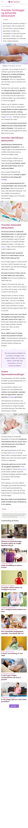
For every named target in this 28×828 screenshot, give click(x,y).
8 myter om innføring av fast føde (12, 654)
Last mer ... (14, 706)
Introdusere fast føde (7, 651)
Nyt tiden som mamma (7, 539)
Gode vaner (8, 6)
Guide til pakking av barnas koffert (11, 566)
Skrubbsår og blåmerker (8, 607)
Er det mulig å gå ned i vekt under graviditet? (13, 700)
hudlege (4, 179)
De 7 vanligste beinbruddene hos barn (13, 610)
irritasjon (11, 397)
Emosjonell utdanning (7, 585)
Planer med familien (7, 563)
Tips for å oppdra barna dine (9, 629)
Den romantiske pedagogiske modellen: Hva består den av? (12, 632)
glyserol (3, 246)
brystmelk (23, 469)
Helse (2, 6)
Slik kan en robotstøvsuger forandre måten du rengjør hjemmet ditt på (11, 543)
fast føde (9, 117)
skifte (13, 453)
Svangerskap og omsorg (8, 673)
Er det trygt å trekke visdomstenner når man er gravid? (11, 677)
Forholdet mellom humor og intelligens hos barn (11, 588)
